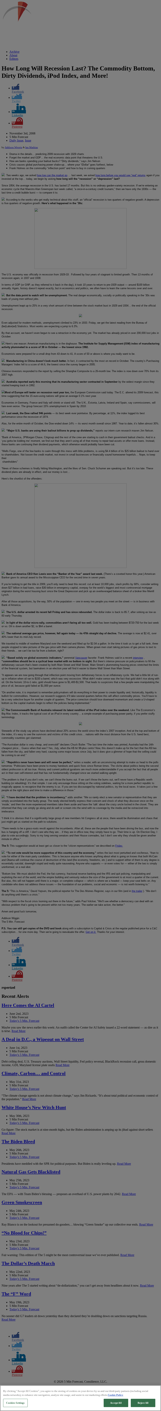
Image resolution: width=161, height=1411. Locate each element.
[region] (80, 1398)
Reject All (143, 1402)
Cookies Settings (15, 1402)
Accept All (116, 1402)
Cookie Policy (115, 1394)
